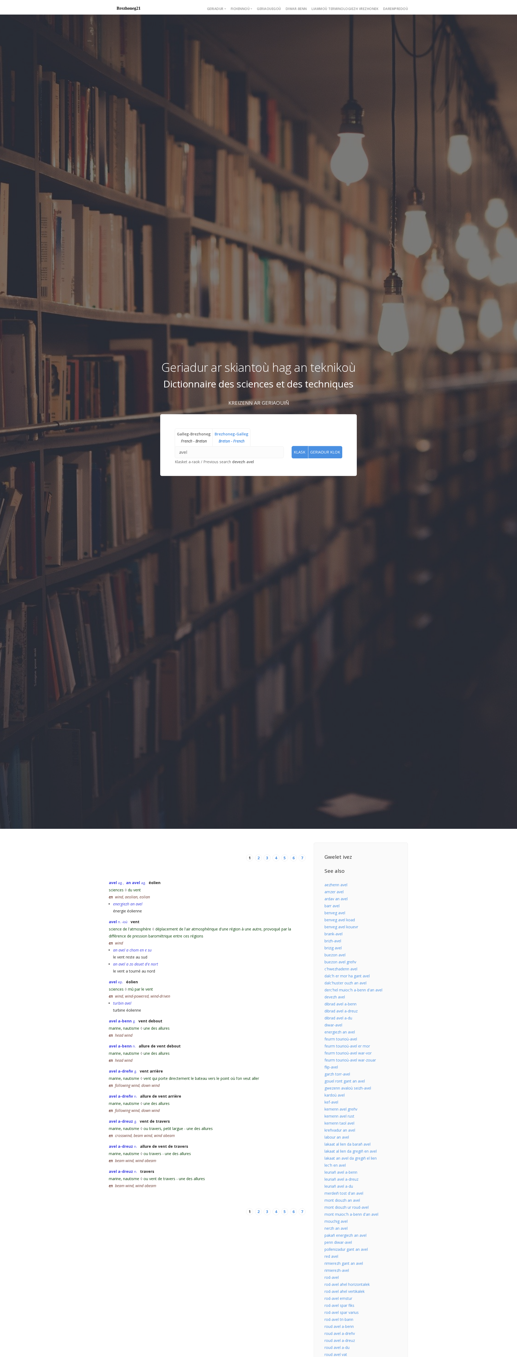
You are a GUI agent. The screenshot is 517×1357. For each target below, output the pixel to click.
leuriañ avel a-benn (340, 1172)
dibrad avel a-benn (340, 1003)
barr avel (332, 905)
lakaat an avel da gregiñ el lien (350, 1158)
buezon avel (334, 954)
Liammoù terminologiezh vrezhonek (345, 8)
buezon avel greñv (340, 961)
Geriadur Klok (325, 452)
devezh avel (243, 461)
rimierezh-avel (336, 1270)
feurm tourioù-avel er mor (347, 1046)
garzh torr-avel (337, 1074)
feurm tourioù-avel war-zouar (350, 1060)
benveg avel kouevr (341, 926)
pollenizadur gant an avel (346, 1249)
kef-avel (331, 1102)
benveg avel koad (339, 919)
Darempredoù (395, 8)
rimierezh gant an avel (343, 1263)
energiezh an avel (339, 1032)
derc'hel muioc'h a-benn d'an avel (353, 989)
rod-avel (331, 1277)
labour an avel (336, 1137)
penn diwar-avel (338, 1242)
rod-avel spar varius (341, 1312)
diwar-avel (333, 1025)
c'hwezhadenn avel (340, 968)
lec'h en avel (335, 1165)
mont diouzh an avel (342, 1200)
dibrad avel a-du (338, 1018)
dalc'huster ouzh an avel (345, 982)
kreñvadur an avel (339, 1130)
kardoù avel (334, 1095)
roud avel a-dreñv (339, 1333)
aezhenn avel (335, 884)
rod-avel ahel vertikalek (344, 1291)
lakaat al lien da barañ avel (347, 1144)
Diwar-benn (296, 8)
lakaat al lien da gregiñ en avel (350, 1151)
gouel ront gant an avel (344, 1081)
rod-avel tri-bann (338, 1319)
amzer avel (334, 891)
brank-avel (333, 933)
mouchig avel (336, 1221)
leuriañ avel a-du (338, 1186)
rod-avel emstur (338, 1298)
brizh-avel (332, 940)
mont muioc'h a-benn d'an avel (351, 1214)
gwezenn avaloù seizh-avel (347, 1088)
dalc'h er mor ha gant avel (347, 975)
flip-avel (331, 1067)
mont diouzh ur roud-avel (346, 1207)
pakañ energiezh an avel (345, 1235)
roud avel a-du (337, 1347)
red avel (331, 1256)
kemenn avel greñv (340, 1109)
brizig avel (333, 947)
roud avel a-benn (339, 1326)
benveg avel (334, 912)
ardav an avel (336, 898)
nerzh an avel (336, 1228)
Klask (299, 452)
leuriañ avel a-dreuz (341, 1179)
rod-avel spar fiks (339, 1305)
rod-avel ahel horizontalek (347, 1284)
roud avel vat (335, 1354)
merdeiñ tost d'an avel (343, 1193)
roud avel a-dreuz (339, 1340)
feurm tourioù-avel (340, 1039)
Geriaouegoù (269, 8)
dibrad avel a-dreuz (341, 1011)
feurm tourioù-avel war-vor (348, 1053)
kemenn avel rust (339, 1116)
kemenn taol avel (339, 1123)
